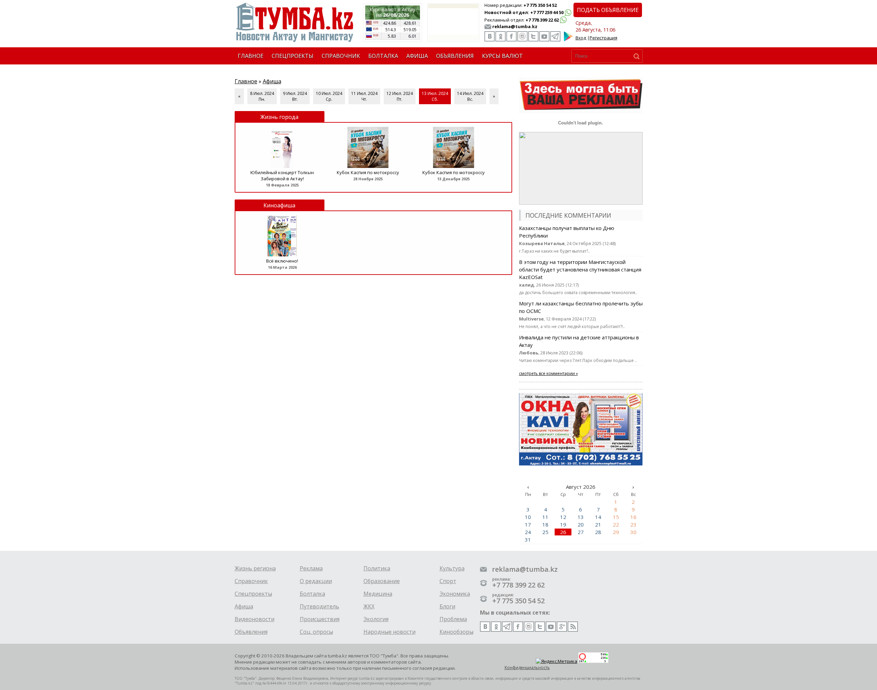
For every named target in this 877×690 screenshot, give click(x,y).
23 (633, 524)
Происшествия (319, 619)
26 (563, 532)
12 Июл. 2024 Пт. (399, 96)
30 (633, 532)
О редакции (316, 581)
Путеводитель (319, 606)
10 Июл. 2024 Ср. (329, 96)
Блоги (447, 606)
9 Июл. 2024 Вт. (295, 96)
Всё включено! (282, 261)
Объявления (251, 631)
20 (581, 524)
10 (528, 516)
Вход (581, 38)
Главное (246, 81)
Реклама (311, 568)
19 (563, 524)
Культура (452, 568)
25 (545, 532)
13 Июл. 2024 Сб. (435, 96)
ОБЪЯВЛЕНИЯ (455, 56)
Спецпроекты (253, 593)
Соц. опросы (316, 631)
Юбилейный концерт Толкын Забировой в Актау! (282, 175)
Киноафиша (279, 205)
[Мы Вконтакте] (489, 36)
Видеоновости (254, 619)
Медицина (377, 593)
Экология (375, 619)
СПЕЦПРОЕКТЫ (292, 56)
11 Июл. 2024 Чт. (364, 96)
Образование (381, 581)
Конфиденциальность (527, 667)
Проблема (453, 619)
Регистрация (603, 38)
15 (616, 516)
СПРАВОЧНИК (341, 56)
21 (598, 524)
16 (633, 516)
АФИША (417, 56)
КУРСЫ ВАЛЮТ (502, 56)
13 (581, 516)
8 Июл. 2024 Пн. (262, 96)
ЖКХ (368, 606)
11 (545, 516)
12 (563, 516)
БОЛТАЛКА (383, 56)
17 (528, 524)
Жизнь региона (255, 568)
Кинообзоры (456, 631)
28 (598, 532)
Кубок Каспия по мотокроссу (368, 172)
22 (616, 524)
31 (528, 539)
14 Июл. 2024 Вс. (470, 96)
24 (528, 532)
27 (581, 532)
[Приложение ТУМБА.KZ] (568, 40)
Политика (376, 568)
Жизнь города (279, 117)
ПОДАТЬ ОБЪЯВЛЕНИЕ (608, 10)
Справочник (251, 581)
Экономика (455, 593)
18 (545, 524)
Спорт (448, 581)
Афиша (272, 81)
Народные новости (389, 631)
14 (598, 516)
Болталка (312, 593)
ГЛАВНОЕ (250, 56)
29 (616, 532)
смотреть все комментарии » (548, 373)
